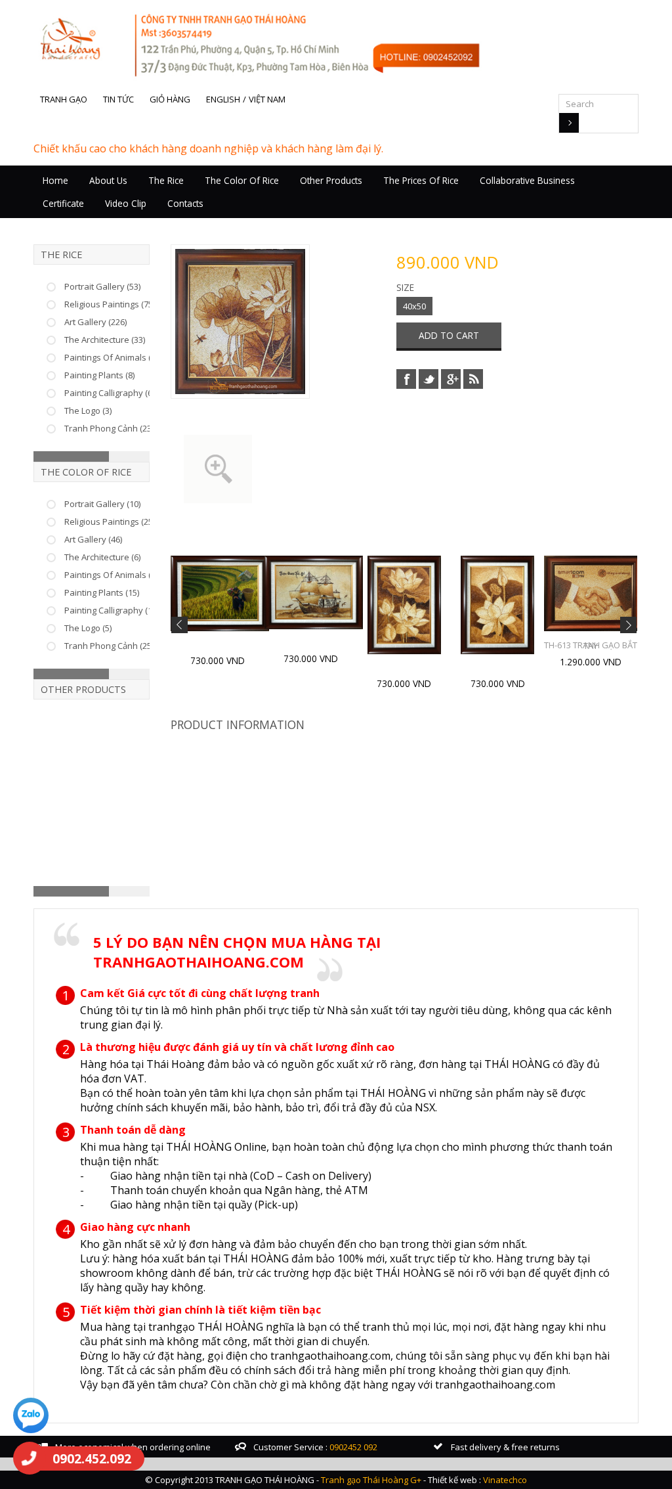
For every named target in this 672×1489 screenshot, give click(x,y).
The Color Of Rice (242, 180)
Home (55, 180)
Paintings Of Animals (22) (113, 575)
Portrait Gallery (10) (102, 504)
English (223, 99)
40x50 (414, 306)
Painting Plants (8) (99, 375)
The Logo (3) (88, 410)
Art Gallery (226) (95, 322)
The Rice (166, 180)
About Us (108, 180)
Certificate (63, 203)
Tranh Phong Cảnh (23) (109, 428)
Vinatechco (505, 1480)
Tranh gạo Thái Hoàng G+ (371, 1480)
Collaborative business (527, 180)
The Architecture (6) (102, 557)
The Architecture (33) (104, 339)
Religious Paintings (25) (109, 521)
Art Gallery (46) (93, 539)
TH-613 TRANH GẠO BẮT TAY (590, 645)
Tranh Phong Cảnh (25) (109, 646)
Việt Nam (267, 99)
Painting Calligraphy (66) (111, 393)
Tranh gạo (63, 99)
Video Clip (125, 203)
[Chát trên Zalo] (31, 1417)
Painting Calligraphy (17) (111, 610)
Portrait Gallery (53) (102, 286)
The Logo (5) (88, 628)
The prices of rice (421, 180)
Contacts (185, 203)
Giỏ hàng (170, 99)
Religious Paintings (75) (109, 304)
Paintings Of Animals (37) (113, 357)
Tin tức (118, 99)
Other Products (331, 180)
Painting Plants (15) (101, 592)
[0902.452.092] (29, 1458)
